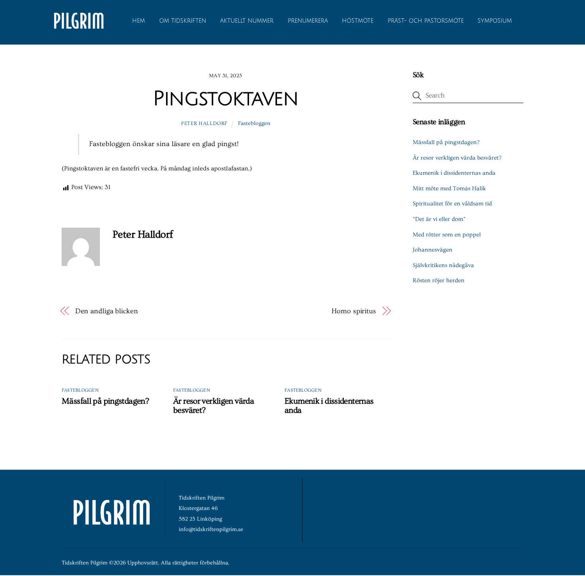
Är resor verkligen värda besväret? (457, 157)
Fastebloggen (254, 123)
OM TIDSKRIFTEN (182, 21)
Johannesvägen (432, 249)
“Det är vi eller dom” (439, 219)
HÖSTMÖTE (357, 21)
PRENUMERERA (308, 21)
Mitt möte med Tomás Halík (449, 188)
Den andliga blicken (106, 311)
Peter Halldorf (204, 123)
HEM (138, 21)
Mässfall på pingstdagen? (105, 401)
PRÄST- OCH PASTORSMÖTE (426, 21)
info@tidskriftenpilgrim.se (211, 529)
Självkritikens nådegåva (443, 265)
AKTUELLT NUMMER (246, 21)
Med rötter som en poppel (447, 234)
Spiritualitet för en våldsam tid (452, 203)
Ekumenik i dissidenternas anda (454, 173)
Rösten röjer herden (438, 280)
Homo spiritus (354, 311)
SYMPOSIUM (495, 21)
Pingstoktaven (225, 98)
